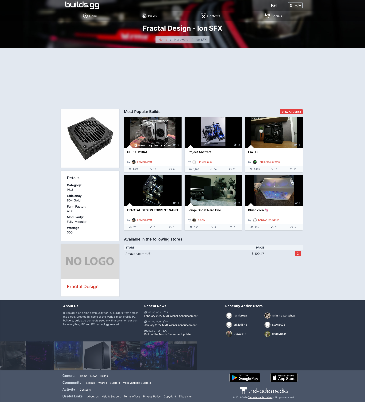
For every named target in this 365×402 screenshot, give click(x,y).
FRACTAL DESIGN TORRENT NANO (152, 210)
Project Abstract (199, 152)
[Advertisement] (182, 76)
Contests (85, 389)
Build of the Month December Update (167, 334)
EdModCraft (144, 161)
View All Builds (291, 111)
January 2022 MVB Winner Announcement (170, 325)
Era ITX (253, 152)
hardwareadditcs (268, 219)
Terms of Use (132, 396)
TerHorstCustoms (269, 161)
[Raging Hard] (97, 355)
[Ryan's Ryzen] (68, 355)
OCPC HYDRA (137, 152)
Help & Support (111, 396)
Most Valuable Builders (137, 382)
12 (238, 144)
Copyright (170, 396)
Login (297, 5)
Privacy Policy (152, 396)
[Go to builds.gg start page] (82, 5)
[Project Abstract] (213, 132)
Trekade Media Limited (260, 397)
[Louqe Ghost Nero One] (213, 190)
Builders (115, 382)
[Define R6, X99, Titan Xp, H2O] (182, 355)
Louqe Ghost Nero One (204, 210)
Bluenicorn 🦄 (258, 210)
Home (163, 40)
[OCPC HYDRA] (153, 132)
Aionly (201, 219)
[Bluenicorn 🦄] (274, 190)
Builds (104, 375)
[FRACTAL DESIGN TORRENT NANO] (153, 190)
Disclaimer (185, 396)
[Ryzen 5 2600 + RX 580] (40, 355)
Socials (90, 382)
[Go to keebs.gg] (273, 5)
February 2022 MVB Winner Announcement (171, 315)
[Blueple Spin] (154, 355)
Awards (102, 382)
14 (177, 202)
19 (238, 202)
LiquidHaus (205, 161)
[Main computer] (125, 355)
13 (299, 144)
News (93, 375)
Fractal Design (83, 286)
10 (177, 144)
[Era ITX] (274, 132)
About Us (93, 396)
